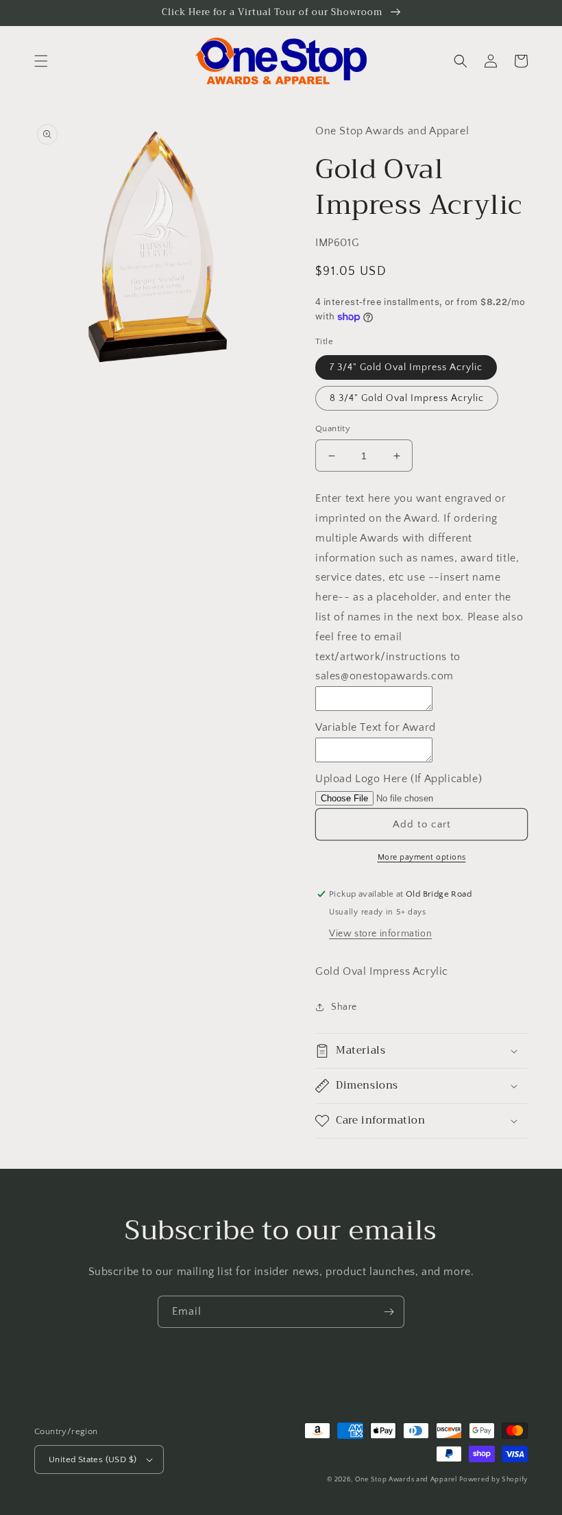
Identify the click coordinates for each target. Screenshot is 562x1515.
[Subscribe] (389, 1312)
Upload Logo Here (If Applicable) (398, 779)
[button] (41, 61)
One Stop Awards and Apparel (406, 1479)
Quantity (332, 428)
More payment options (422, 857)
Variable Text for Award (375, 727)
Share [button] (344, 1007)
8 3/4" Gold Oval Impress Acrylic (407, 398)
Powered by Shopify (493, 1479)
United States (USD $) (92, 1459)
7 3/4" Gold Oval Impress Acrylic (406, 367)
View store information (380, 933)
